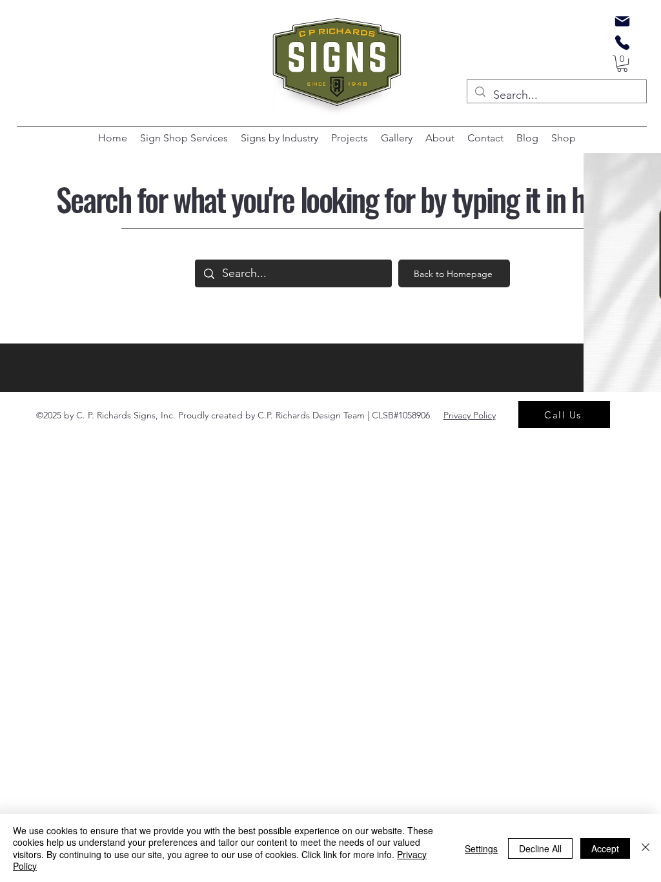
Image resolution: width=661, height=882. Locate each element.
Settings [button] (481, 848)
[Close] (645, 848)
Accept (605, 848)
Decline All (540, 848)
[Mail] (622, 21)
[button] (622, 64)
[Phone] (622, 42)
